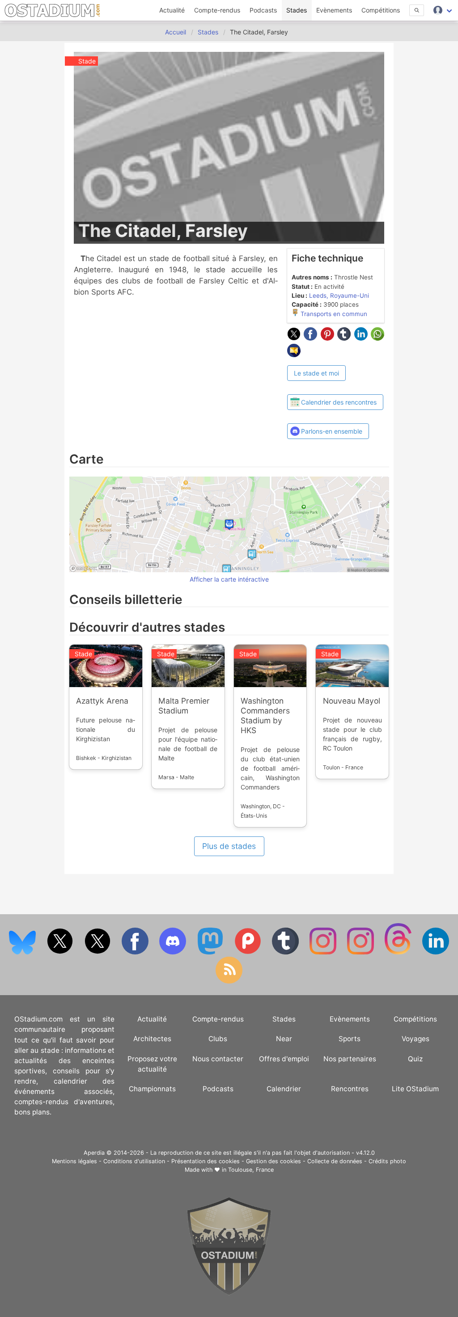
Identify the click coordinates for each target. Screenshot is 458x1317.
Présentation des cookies (205, 1161)
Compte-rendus (217, 10)
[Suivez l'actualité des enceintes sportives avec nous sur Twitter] (98, 952)
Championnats (152, 1089)
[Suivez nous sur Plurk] (248, 952)
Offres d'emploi (284, 1059)
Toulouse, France (251, 1169)
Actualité (172, 10)
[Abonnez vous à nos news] (229, 981)
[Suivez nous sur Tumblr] (286, 952)
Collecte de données (334, 1161)
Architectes (152, 1038)
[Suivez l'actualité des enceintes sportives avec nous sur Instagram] (361, 952)
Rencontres (350, 1089)
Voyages (415, 1038)
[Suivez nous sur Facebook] (136, 952)
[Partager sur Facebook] (312, 337)
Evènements (334, 10)
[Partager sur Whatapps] (377, 337)
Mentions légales (74, 1161)
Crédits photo (387, 1161)
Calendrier (284, 1089)
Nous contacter (217, 1059)
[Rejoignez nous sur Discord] (173, 952)
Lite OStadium (415, 1089)
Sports (349, 1038)
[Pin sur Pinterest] (329, 337)
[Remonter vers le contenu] (229, 1293)
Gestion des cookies (273, 1161)
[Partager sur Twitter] (295, 337)
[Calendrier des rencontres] (335, 386)
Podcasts (263, 10)
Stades (296, 10)
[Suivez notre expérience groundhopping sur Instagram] (324, 952)
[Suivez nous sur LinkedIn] (435, 952)
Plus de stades (229, 846)
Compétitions (380, 10)
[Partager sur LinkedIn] (362, 337)
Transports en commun (333, 313)
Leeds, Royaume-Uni (339, 295)
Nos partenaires (349, 1059)
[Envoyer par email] (294, 354)
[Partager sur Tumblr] (345, 337)
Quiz (415, 1059)
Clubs (217, 1038)
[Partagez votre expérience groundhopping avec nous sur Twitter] (61, 952)
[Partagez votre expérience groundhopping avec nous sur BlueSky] (23, 952)
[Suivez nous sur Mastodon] (211, 952)
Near (284, 1038)
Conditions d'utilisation (134, 1161)
